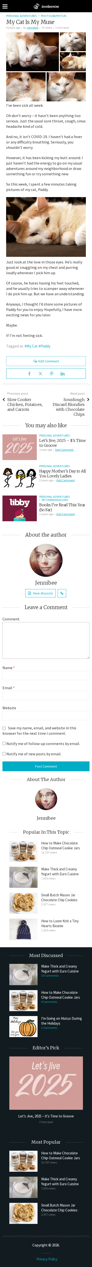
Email (8, 687)
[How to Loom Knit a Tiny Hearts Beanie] (23, 929)
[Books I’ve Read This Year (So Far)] (19, 508)
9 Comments (49, 1002)
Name (8, 667)
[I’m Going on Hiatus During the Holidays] (23, 1026)
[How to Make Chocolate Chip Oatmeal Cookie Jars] (23, 851)
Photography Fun (53, 16)
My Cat (32, 345)
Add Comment (48, 361)
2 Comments (49, 1028)
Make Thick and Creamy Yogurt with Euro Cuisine (60, 871)
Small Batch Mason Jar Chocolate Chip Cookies (59, 897)
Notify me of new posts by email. (33, 753)
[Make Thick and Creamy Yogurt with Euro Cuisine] (23, 877)
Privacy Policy (47, 1259)
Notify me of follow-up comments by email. (43, 743)
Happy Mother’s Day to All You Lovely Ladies (62, 473)
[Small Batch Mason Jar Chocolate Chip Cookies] (23, 903)
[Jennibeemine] (46, 6)
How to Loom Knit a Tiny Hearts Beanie (60, 923)
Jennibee (32, 27)
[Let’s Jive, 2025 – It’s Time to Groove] (19, 447)
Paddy (45, 345)
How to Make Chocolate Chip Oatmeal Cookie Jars (60, 845)
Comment (11, 618)
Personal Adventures (21, 16)
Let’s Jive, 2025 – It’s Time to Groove (46, 1116)
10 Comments (50, 975)
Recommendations (55, 500)
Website (9, 707)
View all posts (43, 593)
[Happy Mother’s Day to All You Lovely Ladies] (19, 478)
